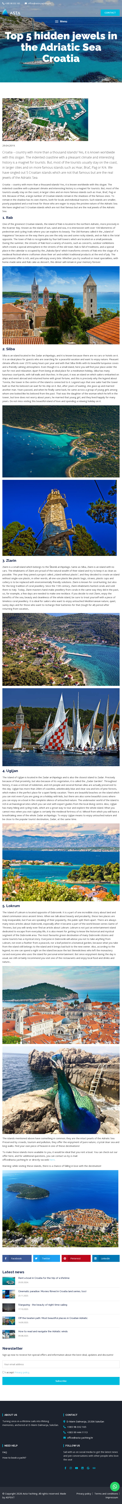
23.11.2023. (23, 1296)
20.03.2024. (23, 1282)
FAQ (4, 1452)
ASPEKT (10, 1497)
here (52, 1159)
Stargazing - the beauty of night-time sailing (42, 1304)
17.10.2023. (23, 1309)
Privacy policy (21, 1372)
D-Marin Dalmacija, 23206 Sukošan (85, 1421)
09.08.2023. (23, 1336)
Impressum (111, 1497)
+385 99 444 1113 (77, 1432)
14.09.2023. (23, 1322)
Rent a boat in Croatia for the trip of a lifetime (44, 1278)
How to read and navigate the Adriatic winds (43, 1331)
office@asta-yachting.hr (39, 3)
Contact (110, 12)
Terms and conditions (106, 1493)
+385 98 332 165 (12, 3)
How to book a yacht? (14, 1457)
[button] (61, 21)
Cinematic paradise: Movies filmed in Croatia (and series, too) (52, 1291)
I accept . (17, 1372)
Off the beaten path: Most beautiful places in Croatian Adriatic (53, 1318)
